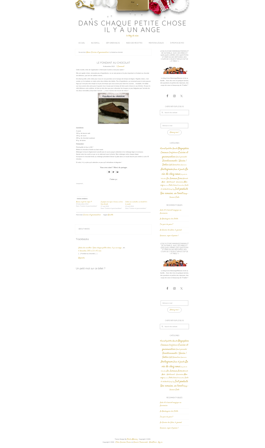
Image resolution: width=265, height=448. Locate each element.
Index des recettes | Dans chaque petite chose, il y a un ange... (100, 247)
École (177, 197)
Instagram (167, 169)
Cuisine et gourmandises (92, 214)
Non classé (166, 185)
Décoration (176, 165)
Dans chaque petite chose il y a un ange (132, 26)
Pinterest (175, 185)
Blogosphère (183, 148)
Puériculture (181, 185)
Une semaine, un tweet (171, 193)
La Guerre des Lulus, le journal (171, 230)
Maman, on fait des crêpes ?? (84, 202)
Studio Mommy (132, 439)
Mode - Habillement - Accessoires (173, 182)
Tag (173, 189)
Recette (110, 214)
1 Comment (120, 66)
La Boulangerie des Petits (169, 218)
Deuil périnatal (181, 157)
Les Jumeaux (171, 178)
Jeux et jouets (179, 169)
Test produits (181, 189)
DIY (170, 164)
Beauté (175, 148)
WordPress (153, 442)
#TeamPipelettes (166, 148)
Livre (180, 178)
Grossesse (184, 165)
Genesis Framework (140, 442)
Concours (165, 152)
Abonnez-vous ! (174, 132)
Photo (170, 185)
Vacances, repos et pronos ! (169, 235)
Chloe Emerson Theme (123, 442)
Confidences (173, 152)
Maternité (185, 179)
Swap (170, 189)
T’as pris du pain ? (166, 224)
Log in (160, 442)
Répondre (81, 258)
